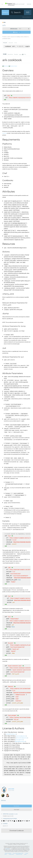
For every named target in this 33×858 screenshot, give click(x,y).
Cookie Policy (11, 854)
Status (25, 854)
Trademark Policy (19, 854)
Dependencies (10, 54)
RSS (4, 22)
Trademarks (7, 848)
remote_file (4, 133)
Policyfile (5, 42)
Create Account (19, 4)
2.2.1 (15, 28)
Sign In (29, 4)
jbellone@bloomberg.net (20, 741)
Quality (22, 54)
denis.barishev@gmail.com (22, 737)
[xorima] (3, 796)
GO (27, 12)
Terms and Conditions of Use (18, 853)
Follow (17, 32)
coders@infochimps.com (11, 734)
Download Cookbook (17, 830)
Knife (15, 42)
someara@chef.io (19, 739)
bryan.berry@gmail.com (21, 736)
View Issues (16, 809)
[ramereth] (8, 796)
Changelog (16, 54)
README (5, 54)
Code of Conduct (8, 853)
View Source (16, 806)
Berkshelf (11, 42)
